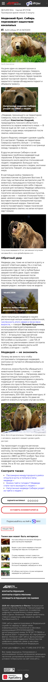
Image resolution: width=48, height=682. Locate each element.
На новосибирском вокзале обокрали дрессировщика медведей (26, 541)
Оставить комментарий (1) (24, 510)
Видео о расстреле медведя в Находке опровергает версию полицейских (26, 548)
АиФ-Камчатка (7, 64)
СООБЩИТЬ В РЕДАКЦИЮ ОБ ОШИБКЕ (20, 598)
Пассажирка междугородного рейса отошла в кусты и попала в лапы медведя (24, 478)
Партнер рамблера (23, 670)
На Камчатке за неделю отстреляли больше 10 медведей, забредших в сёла (27, 564)
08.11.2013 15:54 (7, 10)
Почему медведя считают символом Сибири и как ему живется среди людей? (27, 556)
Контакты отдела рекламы (16, 595)
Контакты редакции (13, 591)
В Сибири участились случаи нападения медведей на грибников (27, 572)
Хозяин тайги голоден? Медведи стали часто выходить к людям (22, 484)
